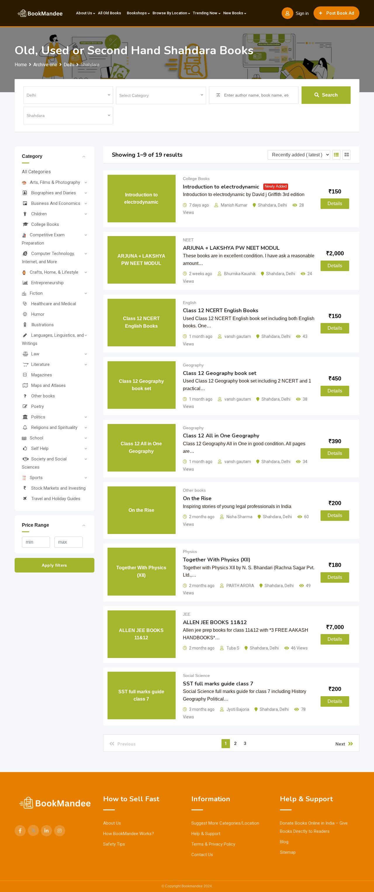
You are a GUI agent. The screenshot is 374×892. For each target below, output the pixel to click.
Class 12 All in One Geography (221, 435)
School (36, 438)
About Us (84, 13)
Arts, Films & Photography (55, 182)
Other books (43, 396)
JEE (186, 614)
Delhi (282, 205)
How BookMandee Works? (128, 833)
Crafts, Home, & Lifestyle (54, 272)
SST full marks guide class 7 (218, 683)
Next (340, 744)
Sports (36, 477)
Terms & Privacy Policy (213, 844)
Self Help (40, 448)
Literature (40, 364)
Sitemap (288, 852)
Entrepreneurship (47, 282)
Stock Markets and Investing (58, 488)
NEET (188, 240)
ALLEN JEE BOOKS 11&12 (215, 622)
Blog (284, 841)
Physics (190, 551)
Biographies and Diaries (53, 192)
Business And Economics (55, 203)
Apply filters (54, 565)
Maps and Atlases (48, 385)
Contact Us (202, 854)
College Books (45, 224)
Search (330, 94)
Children (39, 214)
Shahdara (267, 205)
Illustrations (42, 324)
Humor (37, 314)
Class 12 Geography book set (219, 373)
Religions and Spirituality (54, 427)
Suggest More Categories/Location (225, 823)
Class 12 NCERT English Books (220, 310)
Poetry (37, 406)
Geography (193, 365)
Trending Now (205, 13)
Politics (38, 417)
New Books (233, 13)
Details (335, 203)
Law (35, 354)
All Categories (36, 171)
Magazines (41, 375)
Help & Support (205, 833)
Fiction (36, 293)
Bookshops (137, 13)
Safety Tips (114, 844)
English (189, 302)
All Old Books (109, 13)
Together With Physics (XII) (216, 559)
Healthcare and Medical (53, 303)
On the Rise (197, 498)
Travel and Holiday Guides (55, 498)
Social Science (196, 675)
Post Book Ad (340, 13)
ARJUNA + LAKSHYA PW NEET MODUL (231, 248)
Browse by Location (170, 13)
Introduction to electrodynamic (221, 186)
